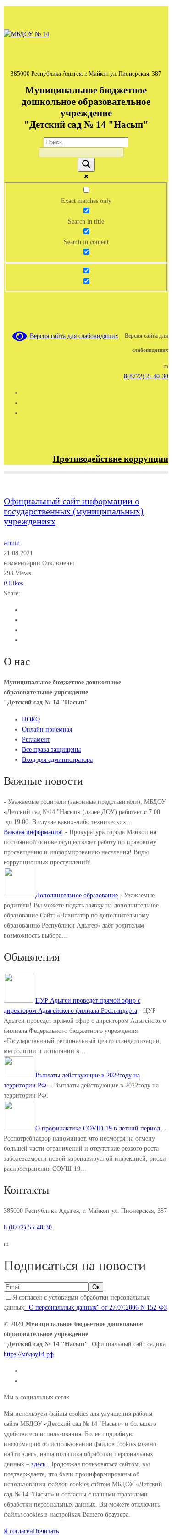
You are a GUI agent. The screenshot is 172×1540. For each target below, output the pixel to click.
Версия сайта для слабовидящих (72, 336)
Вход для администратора (57, 759)
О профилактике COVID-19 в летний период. (98, 1128)
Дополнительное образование (76, 895)
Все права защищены (51, 749)
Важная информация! (33, 832)
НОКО (31, 719)
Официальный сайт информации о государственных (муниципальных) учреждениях (74, 511)
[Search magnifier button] (86, 165)
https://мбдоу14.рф (29, 1354)
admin (12, 543)
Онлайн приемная (47, 729)
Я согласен (18, 1531)
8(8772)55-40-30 (146, 376)
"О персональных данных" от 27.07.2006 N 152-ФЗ (95, 1307)
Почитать (46, 1531)
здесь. (40, 1464)
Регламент (36, 739)
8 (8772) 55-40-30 (28, 1227)
